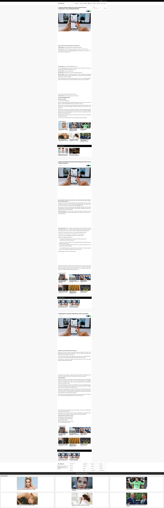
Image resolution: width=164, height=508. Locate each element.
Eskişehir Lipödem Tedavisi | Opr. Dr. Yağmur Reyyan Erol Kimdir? (63, 155)
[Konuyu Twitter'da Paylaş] (88, 11)
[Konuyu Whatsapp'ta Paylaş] (90, 11)
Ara (105, 8)
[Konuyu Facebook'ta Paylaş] (87, 11)
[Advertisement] (74, 38)
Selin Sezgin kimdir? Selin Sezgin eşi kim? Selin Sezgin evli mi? (63, 307)
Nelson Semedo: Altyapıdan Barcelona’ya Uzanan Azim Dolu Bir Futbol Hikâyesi (74, 155)
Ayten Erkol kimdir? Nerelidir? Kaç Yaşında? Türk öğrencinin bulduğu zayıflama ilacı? (73, 307)
